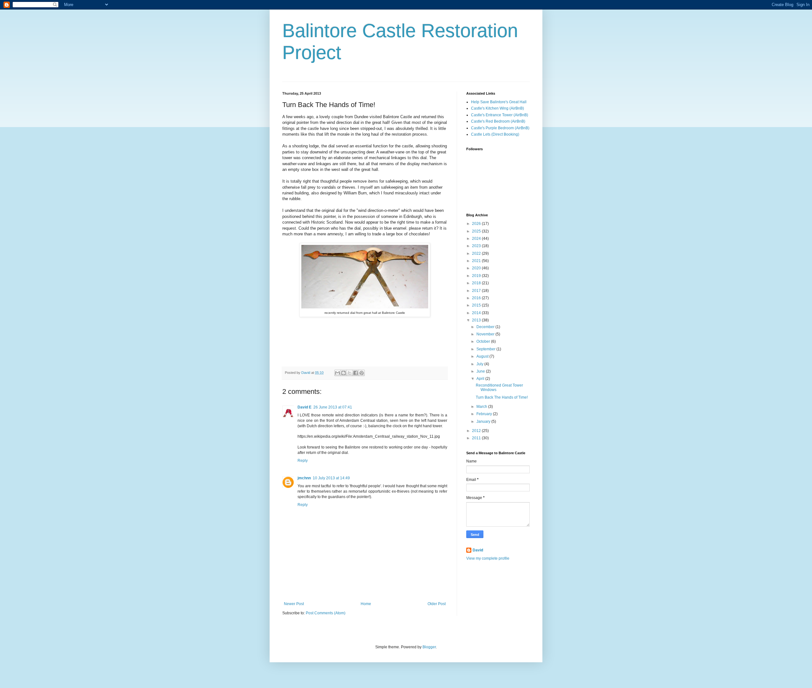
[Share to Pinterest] (361, 373)
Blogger (429, 647)
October (483, 341)
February (484, 414)
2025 (477, 231)
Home (366, 604)
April (480, 378)
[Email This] (337, 373)
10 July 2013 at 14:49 (331, 478)
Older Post (437, 604)
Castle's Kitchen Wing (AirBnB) (497, 108)
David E (304, 407)
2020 (477, 268)
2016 (477, 298)
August (482, 356)
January (483, 421)
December (485, 327)
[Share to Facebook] (355, 373)
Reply (303, 460)
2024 (477, 238)
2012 (477, 430)
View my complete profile (487, 558)
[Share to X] (349, 373)
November (485, 334)
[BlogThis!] (343, 373)
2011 (477, 438)
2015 (477, 305)
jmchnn (304, 478)
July (480, 364)
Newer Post (294, 604)
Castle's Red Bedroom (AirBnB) (498, 121)
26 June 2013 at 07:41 (332, 407)
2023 (477, 246)
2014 (477, 313)
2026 (477, 223)
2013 (477, 320)
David (478, 550)
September (486, 349)
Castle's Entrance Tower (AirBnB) (499, 115)
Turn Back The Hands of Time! (502, 397)
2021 (477, 261)
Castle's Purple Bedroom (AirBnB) (500, 128)
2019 (477, 275)
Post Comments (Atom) (325, 613)
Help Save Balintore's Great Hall (499, 102)
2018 (477, 283)
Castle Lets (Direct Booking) (495, 134)
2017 (477, 290)
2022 (477, 253)
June (481, 371)
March (482, 406)
